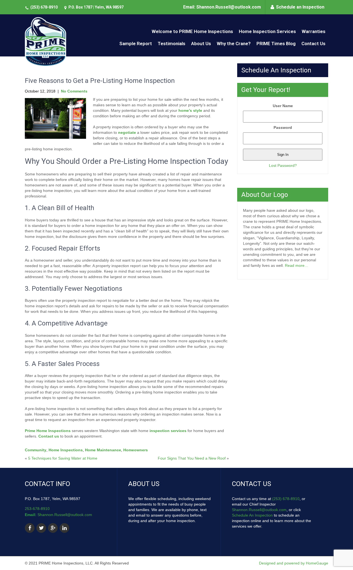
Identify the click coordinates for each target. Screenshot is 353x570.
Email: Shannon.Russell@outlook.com (222, 7)
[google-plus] (53, 528)
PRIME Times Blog (276, 43)
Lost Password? (283, 165)
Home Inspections (66, 450)
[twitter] (41, 528)
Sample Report (135, 43)
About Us (201, 43)
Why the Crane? (234, 43)
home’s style (190, 110)
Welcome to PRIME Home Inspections (192, 31)
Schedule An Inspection (252, 515)
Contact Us (313, 43)
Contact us (48, 436)
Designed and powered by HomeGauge (293, 563)
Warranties (313, 31)
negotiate (127, 132)
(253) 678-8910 (44, 7)
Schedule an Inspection (300, 7)
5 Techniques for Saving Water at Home (62, 458)
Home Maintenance (103, 450)
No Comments (74, 91)
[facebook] (29, 528)
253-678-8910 (37, 508)
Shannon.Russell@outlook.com (65, 514)
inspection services (167, 430)
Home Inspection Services (267, 31)
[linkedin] (64, 528)
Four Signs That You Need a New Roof (192, 458)
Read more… (296, 265)
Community (35, 450)
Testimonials (171, 43)
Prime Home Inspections (48, 430)
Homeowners (135, 450)
